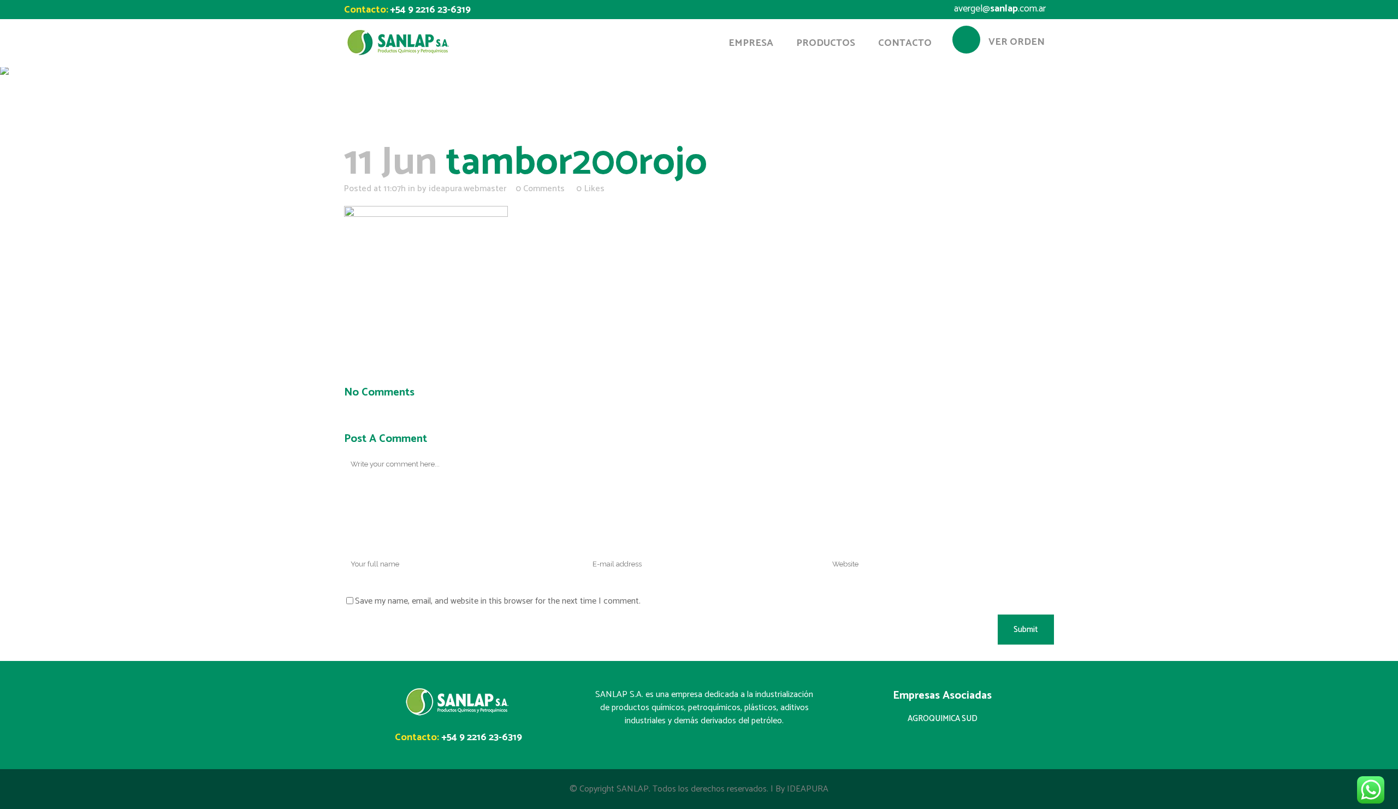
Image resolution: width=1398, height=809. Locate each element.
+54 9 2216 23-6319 (430, 10)
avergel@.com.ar (1000, 9)
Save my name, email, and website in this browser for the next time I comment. (498, 601)
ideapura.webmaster (467, 188)
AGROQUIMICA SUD (943, 718)
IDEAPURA (807, 789)
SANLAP (633, 789)
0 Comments (540, 188)
